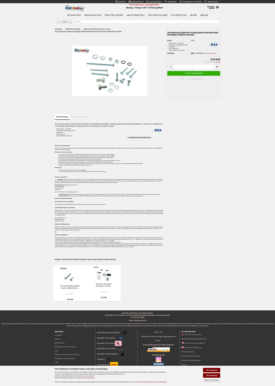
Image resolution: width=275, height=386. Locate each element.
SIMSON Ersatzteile (93, 15)
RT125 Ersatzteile (179, 15)
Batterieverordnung (187, 352)
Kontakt (57, 339)
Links (56, 362)
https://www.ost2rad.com (193, 334)
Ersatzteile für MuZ (114, 15)
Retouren (171, 1)
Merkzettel (212, 1)
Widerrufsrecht (60, 343)
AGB (56, 351)
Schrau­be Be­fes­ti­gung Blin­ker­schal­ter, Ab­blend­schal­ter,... (70, 287)
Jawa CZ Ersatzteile (135, 15)
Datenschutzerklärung (88, 378)
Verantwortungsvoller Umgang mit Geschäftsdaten (151, 382)
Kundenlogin (154, 1)
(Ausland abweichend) (210, 53)
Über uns (204, 15)
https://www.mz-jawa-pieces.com (195, 339)
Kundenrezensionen (79, 117)
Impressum (58, 335)
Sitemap (184, 364)
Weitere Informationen (211, 380)
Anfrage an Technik (191, 1)
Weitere (193, 15)
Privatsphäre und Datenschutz (65, 358)
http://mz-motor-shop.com (193, 347)
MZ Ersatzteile (74, 15)
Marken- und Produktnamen (190, 356)
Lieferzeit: (170, 53)
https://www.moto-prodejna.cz (194, 343)
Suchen (121, 1)
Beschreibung (62, 117)
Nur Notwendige (211, 375)
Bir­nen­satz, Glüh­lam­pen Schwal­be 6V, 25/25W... (104, 285)
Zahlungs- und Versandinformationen (67, 354)
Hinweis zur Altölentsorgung (190, 360)
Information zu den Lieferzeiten (65, 347)
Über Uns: (158, 332)
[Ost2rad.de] (74, 8)
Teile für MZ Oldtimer (157, 15)
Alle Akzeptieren (211, 370)
